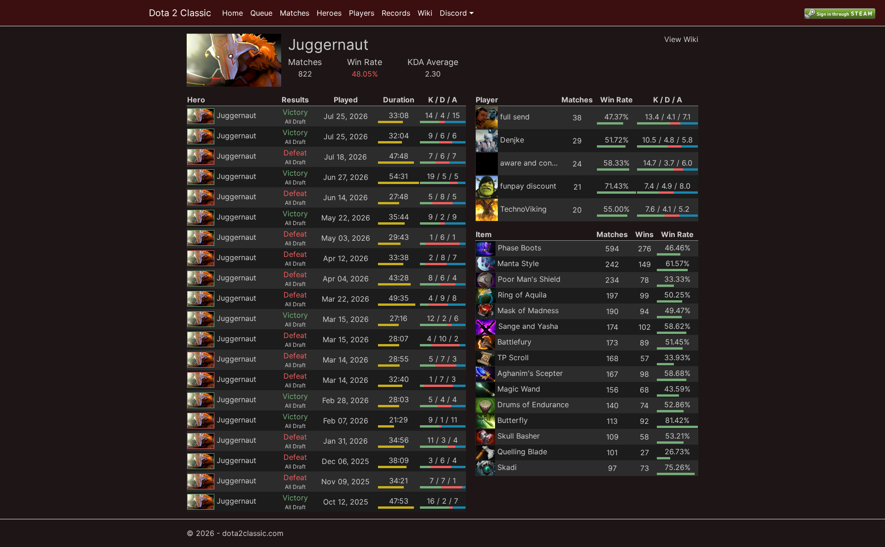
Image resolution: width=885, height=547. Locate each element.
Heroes (329, 13)
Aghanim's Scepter (530, 373)
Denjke (512, 139)
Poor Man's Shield (529, 279)
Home (232, 13)
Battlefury (514, 341)
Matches (294, 13)
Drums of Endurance (533, 404)
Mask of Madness (528, 310)
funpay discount (528, 185)
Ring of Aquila (522, 294)
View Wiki (681, 39)
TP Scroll (513, 357)
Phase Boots (519, 247)
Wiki (425, 13)
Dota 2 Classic (180, 12)
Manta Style (518, 263)
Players (361, 13)
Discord (453, 13)
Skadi (507, 467)
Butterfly (512, 420)
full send (515, 116)
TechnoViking (523, 209)
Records (396, 13)
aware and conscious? (539, 162)
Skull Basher (518, 435)
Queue (261, 13)
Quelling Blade (522, 451)
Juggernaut (236, 115)
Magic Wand (518, 388)
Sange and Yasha (528, 326)
